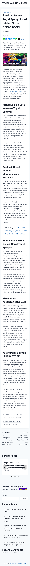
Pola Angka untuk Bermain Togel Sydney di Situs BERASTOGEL (22, 438)
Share (22, 39)
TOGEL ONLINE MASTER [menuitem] (15, 92)
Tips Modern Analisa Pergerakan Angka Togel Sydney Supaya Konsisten (15, 528)
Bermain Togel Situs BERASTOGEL (13, 414)
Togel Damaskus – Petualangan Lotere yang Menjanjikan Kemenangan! (14, 465)
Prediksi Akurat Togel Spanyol (11, 421)
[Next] (25, 467)
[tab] (11, 476)
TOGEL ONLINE (6, 12)
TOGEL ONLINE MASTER (10, 424)
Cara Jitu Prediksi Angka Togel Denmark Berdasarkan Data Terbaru (14, 518)
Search (4, 496)
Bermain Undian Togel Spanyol (12, 417)
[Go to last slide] (5, 467)
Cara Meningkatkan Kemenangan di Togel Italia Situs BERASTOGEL (7, 438)
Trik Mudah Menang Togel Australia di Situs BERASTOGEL (15, 230)
